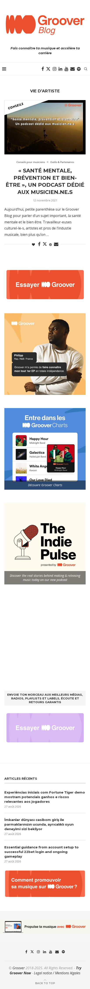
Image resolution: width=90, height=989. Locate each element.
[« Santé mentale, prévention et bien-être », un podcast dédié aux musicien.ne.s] (45, 127)
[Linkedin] (60, 69)
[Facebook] (43, 69)
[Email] (72, 69)
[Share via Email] (56, 244)
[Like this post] (33, 244)
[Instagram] (54, 69)
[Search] (85, 69)
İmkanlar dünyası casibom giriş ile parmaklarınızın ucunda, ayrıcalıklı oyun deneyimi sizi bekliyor (39, 824)
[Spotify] (79, 69)
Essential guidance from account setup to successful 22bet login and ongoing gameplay (41, 851)
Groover (18, 968)
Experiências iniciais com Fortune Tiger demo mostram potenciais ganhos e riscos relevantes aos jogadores (44, 797)
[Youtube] (66, 69)
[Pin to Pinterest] (50, 244)
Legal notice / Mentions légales (57, 973)
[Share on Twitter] (45, 244)
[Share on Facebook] (39, 244)
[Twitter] (48, 69)
